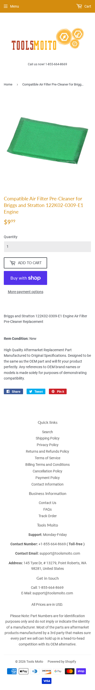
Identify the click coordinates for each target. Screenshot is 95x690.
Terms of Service (47, 458)
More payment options (25, 292)
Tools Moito (34, 661)
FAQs (47, 509)
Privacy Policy (48, 445)
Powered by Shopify (62, 661)
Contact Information (47, 484)
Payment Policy (47, 478)
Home (8, 84)
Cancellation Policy (47, 471)
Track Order (48, 516)
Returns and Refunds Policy (47, 451)
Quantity (10, 237)
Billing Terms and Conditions (47, 465)
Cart (87, 6)
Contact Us (47, 503)
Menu (14, 6)
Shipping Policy (48, 438)
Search (47, 432)
